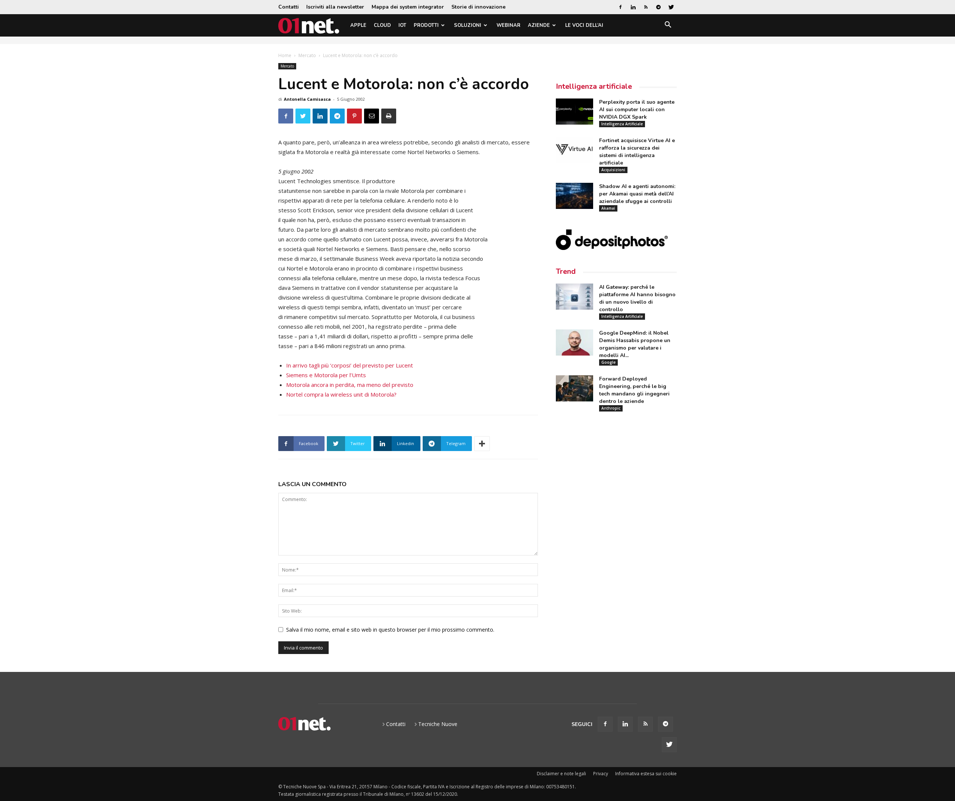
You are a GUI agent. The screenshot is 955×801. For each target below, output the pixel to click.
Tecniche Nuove (437, 724)
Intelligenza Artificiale (622, 123)
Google (608, 362)
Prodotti (426, 25)
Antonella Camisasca (307, 99)
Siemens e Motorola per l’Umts (326, 375)
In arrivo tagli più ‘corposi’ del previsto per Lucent (349, 365)
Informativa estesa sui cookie (646, 773)
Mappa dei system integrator (408, 6)
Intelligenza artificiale (594, 86)
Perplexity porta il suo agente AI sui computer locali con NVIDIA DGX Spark (636, 109)
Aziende (539, 25)
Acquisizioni (613, 169)
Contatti (288, 6)
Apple (358, 25)
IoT (402, 25)
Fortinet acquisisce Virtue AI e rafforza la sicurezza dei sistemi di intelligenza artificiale (637, 151)
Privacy (600, 773)
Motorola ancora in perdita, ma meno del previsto (349, 384)
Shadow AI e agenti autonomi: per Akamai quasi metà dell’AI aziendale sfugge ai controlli (637, 194)
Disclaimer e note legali (561, 773)
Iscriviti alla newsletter (335, 6)
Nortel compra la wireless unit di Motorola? (341, 394)
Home (284, 55)
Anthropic (610, 408)
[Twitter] (671, 7)
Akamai (608, 208)
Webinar (508, 25)
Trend (566, 271)
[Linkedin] (633, 7)
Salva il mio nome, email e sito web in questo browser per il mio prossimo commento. (390, 629)
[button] (668, 25)
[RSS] (645, 7)
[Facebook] (620, 7)
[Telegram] (658, 7)
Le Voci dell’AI (584, 25)
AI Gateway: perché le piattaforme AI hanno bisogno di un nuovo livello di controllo (637, 298)
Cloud (382, 25)
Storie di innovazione (478, 6)
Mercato (307, 55)
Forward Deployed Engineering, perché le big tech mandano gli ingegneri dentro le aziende (634, 390)
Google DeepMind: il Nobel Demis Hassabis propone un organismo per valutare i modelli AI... (634, 344)
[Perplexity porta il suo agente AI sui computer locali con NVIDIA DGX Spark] (574, 111)
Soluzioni (467, 25)
